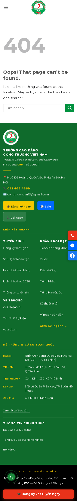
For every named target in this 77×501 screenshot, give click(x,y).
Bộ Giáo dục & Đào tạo (17, 429)
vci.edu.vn (10, 329)
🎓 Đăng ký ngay (19, 206)
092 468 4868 (18, 188)
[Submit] (69, 108)
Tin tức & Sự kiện (14, 318)
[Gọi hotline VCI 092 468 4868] (11, 477)
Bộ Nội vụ (9, 449)
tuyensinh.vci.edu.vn (45, 471)
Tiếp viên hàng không (55, 248)
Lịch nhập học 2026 (16, 281)
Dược (44, 259)
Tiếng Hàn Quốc (51, 292)
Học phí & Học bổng (16, 270)
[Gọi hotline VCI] (72, 235)
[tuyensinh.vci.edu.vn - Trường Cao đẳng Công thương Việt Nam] (38, 7)
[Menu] (5, 7)
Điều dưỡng (48, 270)
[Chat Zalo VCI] (72, 245)
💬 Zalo (45, 206)
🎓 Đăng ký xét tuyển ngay (38, 494)
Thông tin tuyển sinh (16, 292)
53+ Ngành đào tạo (16, 259)
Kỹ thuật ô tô (49, 303)
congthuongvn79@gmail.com (28, 194)
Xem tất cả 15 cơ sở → (16, 410)
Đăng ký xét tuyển (15, 248)
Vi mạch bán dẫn (51, 314)
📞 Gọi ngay (14, 217)
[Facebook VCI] (72, 255)
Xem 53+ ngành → (53, 325)
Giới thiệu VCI (12, 307)
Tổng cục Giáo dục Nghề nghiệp (23, 439)
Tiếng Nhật (47, 281)
